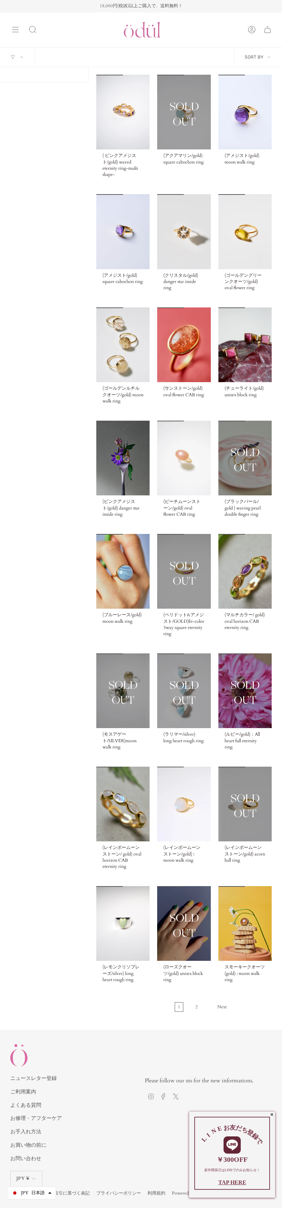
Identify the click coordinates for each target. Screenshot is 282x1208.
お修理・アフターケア (36, 1118)
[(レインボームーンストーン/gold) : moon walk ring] (183, 804)
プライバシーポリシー (118, 1193)
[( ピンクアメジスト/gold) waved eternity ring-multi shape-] (123, 112)
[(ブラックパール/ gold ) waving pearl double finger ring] (245, 458)
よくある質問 (25, 1105)
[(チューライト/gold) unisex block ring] (245, 344)
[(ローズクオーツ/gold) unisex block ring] (183, 923)
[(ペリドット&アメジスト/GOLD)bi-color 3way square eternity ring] (183, 571)
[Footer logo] (19, 1055)
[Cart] (267, 29)
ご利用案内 (23, 1091)
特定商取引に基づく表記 (65, 1193)
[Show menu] (15, 29)
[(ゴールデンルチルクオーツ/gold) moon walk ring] (123, 344)
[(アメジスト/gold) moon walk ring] (245, 112)
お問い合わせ (25, 1158)
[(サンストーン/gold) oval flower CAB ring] (183, 344)
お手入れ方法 (25, 1131)
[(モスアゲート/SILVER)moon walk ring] (123, 690)
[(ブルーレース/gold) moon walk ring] (123, 571)
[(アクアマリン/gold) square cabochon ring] (183, 112)
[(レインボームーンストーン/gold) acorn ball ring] (245, 804)
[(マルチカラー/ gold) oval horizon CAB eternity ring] (245, 571)
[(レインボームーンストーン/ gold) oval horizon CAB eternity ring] (123, 804)
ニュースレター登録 (33, 1078)
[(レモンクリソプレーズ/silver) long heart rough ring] (123, 923)
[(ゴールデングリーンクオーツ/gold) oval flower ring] (245, 231)
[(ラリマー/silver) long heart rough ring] (183, 690)
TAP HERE (232, 1182)
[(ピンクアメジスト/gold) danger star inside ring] (123, 458)
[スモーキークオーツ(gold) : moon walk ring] (245, 923)
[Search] (33, 29)
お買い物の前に (28, 1145)
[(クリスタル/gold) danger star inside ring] (183, 231)
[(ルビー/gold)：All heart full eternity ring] (245, 690)
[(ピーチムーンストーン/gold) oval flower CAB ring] (183, 458)
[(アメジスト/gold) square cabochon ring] (123, 231)
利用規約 (156, 1193)
